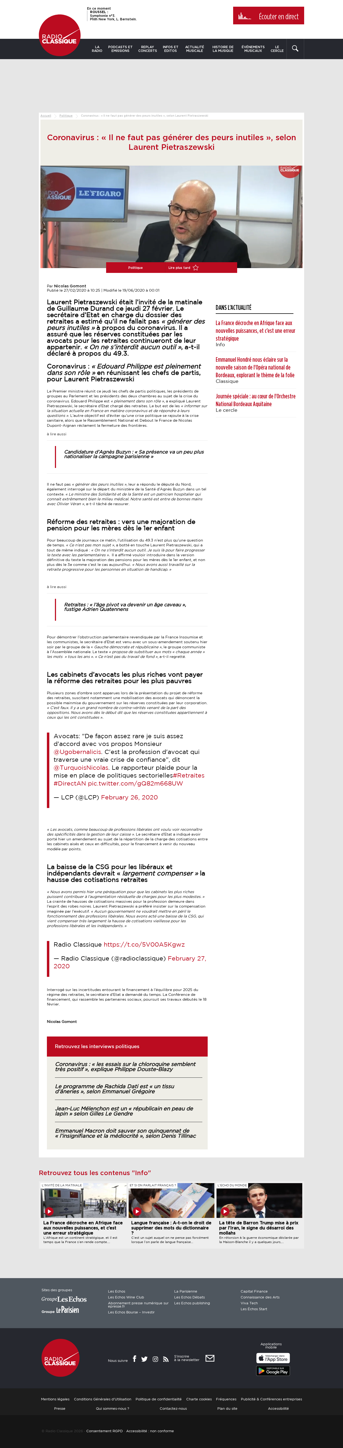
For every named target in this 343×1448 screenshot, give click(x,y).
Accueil (45, 116)
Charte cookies (199, 1399)
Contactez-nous (173, 1408)
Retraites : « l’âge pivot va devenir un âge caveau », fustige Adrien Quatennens (125, 607)
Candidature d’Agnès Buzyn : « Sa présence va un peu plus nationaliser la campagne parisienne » (134, 454)
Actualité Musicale (194, 48)
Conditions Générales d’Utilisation (102, 1399)
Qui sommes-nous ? (112, 1408)
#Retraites (188, 776)
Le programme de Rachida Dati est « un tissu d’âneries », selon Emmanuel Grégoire (114, 1089)
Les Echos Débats (189, 1297)
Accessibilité (278, 1408)
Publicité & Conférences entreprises (271, 1399)
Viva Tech (249, 1303)
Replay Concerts (147, 48)
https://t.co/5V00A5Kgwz (144, 945)
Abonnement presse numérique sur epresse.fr (138, 1305)
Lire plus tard (180, 267)
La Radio (97, 48)
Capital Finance (254, 1291)
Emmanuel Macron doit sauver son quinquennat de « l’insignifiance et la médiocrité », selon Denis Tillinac (125, 1133)
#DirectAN (70, 784)
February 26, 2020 (129, 798)
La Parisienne (185, 1291)
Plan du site (227, 1408)
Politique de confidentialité (159, 1399)
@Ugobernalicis (77, 752)
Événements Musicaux (253, 48)
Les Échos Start (254, 1309)
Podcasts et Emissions (120, 48)
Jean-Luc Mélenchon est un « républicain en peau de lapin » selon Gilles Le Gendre (124, 1111)
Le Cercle (277, 48)
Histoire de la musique (223, 48)
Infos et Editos (170, 48)
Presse (59, 1408)
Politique (66, 116)
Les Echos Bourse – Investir (131, 1312)
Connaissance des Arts (260, 1297)
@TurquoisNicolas (81, 768)
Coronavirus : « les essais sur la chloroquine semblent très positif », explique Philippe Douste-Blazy (125, 1067)
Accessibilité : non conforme (150, 1431)
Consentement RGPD (104, 1431)
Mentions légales (55, 1399)
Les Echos (116, 1291)
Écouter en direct (279, 17)
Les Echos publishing (192, 1303)
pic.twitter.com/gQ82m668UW (135, 784)
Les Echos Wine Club (126, 1297)
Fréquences (226, 1399)
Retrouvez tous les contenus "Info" (95, 1173)
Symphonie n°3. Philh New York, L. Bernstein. (113, 15)
